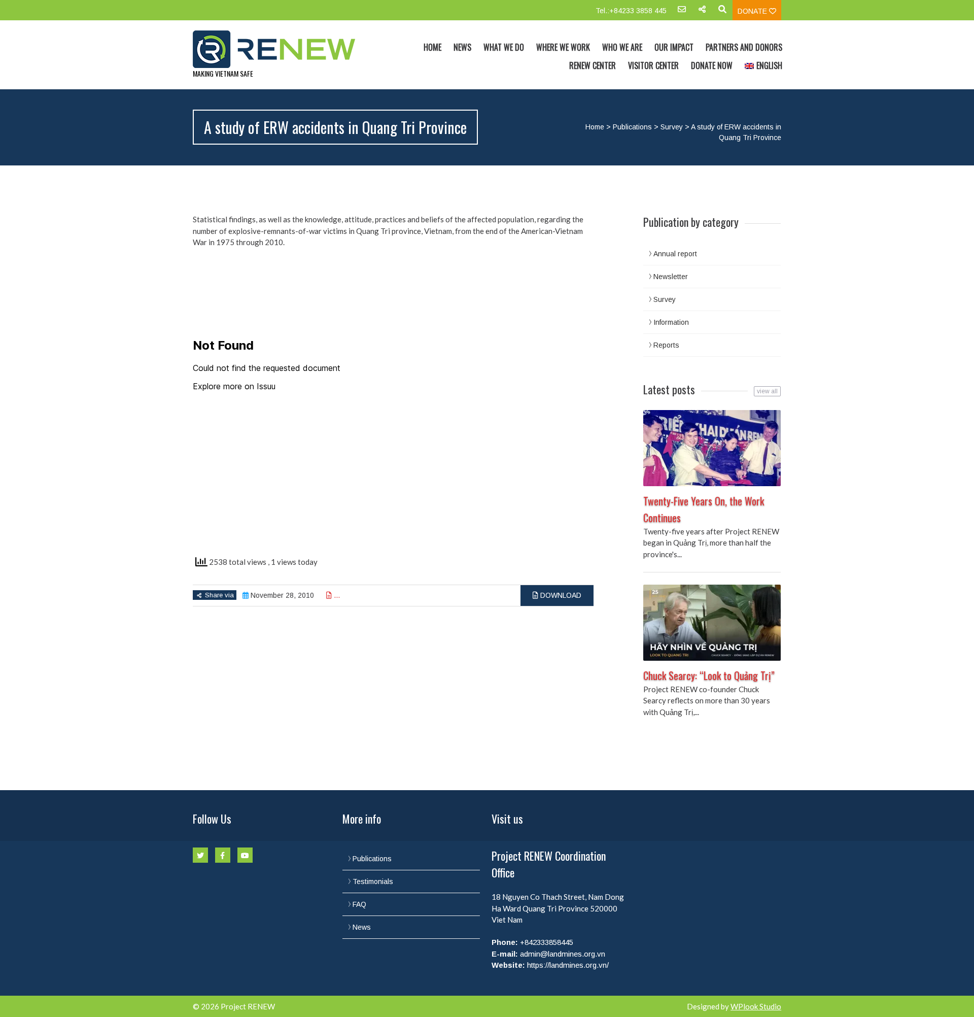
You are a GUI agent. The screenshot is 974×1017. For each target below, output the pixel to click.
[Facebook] (222, 855)
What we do (503, 47)
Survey (671, 127)
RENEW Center (592, 65)
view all (767, 391)
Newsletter (670, 277)
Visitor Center (653, 65)
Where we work (563, 47)
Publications (632, 127)
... (336, 595)
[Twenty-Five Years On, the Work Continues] (712, 448)
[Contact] (682, 12)
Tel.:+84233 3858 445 (631, 11)
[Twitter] (200, 855)
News (462, 47)
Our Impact (673, 47)
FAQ (359, 904)
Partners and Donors (744, 47)
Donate (753, 11)
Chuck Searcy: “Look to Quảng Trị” (709, 675)
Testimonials (373, 881)
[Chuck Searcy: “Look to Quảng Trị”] (712, 623)
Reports (666, 345)
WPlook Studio (755, 1006)
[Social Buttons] (702, 12)
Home (432, 47)
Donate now (712, 65)
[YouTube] (245, 855)
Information (671, 322)
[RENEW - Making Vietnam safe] (280, 49)
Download (559, 595)
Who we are (622, 47)
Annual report (675, 254)
